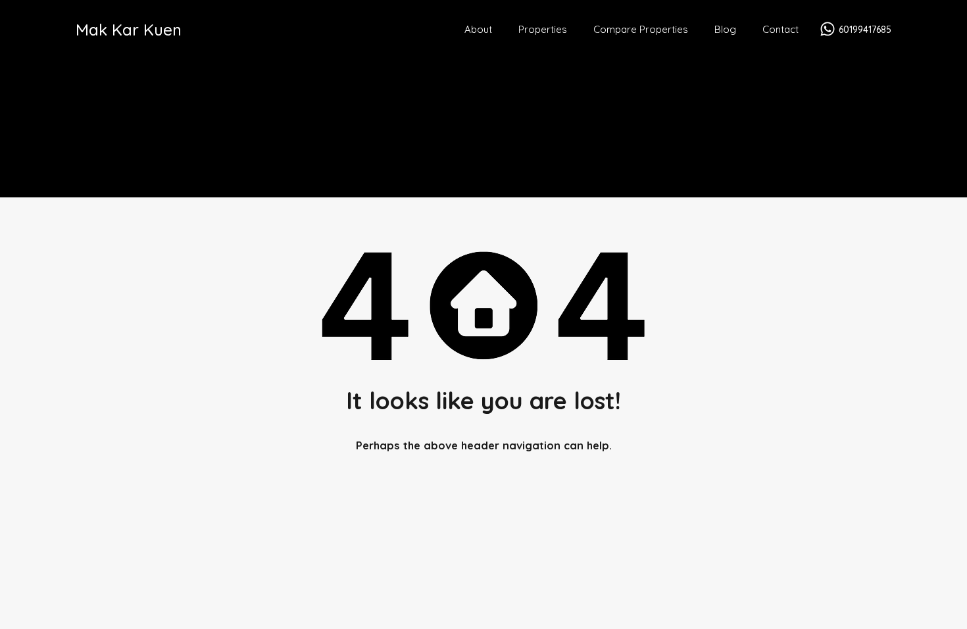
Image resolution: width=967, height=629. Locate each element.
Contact (780, 29)
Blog (725, 29)
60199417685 (865, 30)
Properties (542, 29)
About (478, 29)
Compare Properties (640, 29)
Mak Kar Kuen (129, 30)
